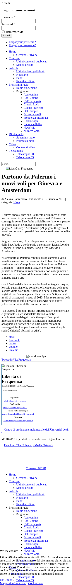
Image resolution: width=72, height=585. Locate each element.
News (16, 202)
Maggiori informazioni (13, 583)
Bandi (19, 78)
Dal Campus (31, 111)
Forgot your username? (22, 45)
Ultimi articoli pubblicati (30, 71)
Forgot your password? (22, 42)
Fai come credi (32, 114)
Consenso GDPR (36, 468)
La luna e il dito (33, 124)
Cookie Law (35, 583)
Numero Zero (32, 130)
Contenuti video (25, 147)
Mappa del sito (24, 64)
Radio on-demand (26, 87)
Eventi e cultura (25, 81)
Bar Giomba (31, 97)
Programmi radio (18, 84)
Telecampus (16, 150)
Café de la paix (32, 101)
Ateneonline (31, 94)
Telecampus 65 (25, 157)
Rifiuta (8, 580)
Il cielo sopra (31, 121)
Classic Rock (31, 104)
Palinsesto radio (25, 140)
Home (12, 51)
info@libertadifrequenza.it (15, 401)
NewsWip (29, 127)
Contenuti (14, 58)
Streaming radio (25, 137)
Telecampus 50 (25, 154)
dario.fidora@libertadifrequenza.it (18, 421)
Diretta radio (16, 134)
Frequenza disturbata (36, 117)
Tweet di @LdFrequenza (16, 359)
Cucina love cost (33, 107)
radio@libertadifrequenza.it (15, 407)
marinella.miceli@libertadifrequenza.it (18, 414)
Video (12, 144)
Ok (2, 580)
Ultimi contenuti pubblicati (31, 61)
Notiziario (22, 74)
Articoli (13, 68)
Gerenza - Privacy (26, 54)
